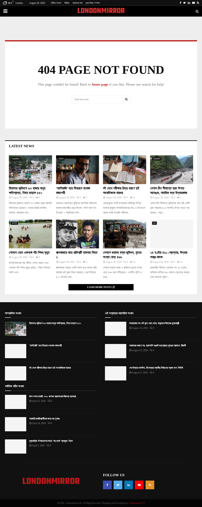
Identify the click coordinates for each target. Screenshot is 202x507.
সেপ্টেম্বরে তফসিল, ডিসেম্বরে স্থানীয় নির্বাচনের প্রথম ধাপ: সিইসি (156, 367)
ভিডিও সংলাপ (56, 3)
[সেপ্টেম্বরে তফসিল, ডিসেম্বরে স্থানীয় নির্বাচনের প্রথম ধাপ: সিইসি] (115, 373)
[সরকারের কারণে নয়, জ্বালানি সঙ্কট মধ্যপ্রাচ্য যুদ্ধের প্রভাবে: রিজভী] (115, 351)
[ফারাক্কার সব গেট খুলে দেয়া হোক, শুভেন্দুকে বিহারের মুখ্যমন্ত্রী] (115, 329)
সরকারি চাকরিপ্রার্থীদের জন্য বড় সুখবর (44, 418)
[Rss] (150, 485)
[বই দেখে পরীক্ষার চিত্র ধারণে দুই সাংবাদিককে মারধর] (124, 169)
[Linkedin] (128, 485)
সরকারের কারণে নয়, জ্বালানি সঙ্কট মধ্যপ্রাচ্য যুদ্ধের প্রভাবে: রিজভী (157, 345)
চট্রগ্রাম (62, 223)
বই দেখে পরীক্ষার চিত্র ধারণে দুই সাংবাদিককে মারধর (50, 367)
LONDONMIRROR (101, 11)
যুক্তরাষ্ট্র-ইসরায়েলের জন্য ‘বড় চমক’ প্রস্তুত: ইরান (51, 440)
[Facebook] (107, 485)
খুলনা (107, 159)
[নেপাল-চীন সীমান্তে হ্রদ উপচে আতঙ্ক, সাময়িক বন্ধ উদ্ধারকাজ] (171, 169)
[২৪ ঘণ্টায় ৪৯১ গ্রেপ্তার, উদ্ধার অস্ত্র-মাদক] (171, 234)
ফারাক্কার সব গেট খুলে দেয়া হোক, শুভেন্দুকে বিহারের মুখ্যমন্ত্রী (154, 323)
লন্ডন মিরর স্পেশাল (93, 3)
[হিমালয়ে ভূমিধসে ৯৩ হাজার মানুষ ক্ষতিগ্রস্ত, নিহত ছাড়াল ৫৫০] (30, 169)
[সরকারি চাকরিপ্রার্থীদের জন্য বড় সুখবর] (15, 424)
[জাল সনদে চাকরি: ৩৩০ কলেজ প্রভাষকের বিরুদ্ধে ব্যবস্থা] (15, 402)
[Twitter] (118, 485)
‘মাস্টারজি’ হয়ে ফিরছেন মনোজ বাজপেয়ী (45, 345)
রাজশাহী (14, 223)
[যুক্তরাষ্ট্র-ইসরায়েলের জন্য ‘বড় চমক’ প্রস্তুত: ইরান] (15, 446)
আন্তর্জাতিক (15, 159)
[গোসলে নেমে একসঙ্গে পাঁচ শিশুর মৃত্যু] (30, 234)
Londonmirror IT (137, 503)
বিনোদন (61, 159)
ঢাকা (154, 223)
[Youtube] (139, 485)
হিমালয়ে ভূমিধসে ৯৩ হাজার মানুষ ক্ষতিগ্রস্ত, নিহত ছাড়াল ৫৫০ (55, 323)
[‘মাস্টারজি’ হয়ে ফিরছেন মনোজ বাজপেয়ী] (77, 169)
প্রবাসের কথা (77, 3)
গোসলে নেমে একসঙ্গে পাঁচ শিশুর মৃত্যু (29, 252)
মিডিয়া (67, 3)
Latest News (21, 146)
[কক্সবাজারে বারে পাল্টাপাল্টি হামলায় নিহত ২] (77, 234)
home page (100, 84)
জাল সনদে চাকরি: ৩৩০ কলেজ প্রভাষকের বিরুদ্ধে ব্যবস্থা (52, 396)
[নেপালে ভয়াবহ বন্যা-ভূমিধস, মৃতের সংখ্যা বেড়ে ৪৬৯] (124, 234)
